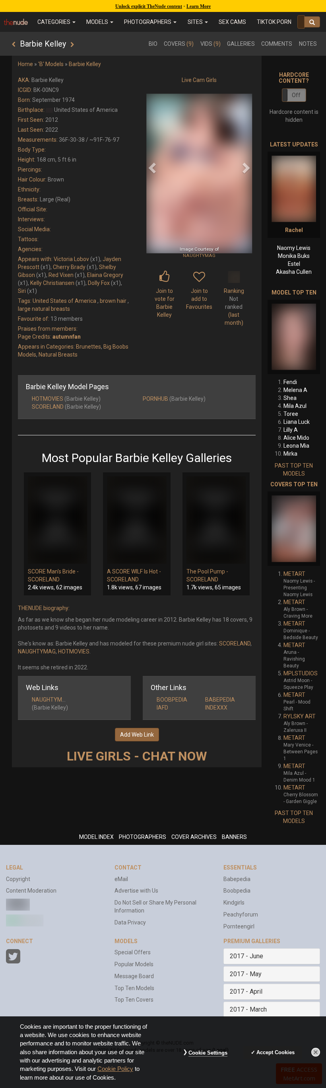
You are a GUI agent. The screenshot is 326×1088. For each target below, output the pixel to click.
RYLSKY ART (299, 716)
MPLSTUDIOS (300, 673)
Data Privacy (130, 922)
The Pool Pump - (207, 571)
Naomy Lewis (293, 248)
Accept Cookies (275, 1052)
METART (294, 574)
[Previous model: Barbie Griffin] (14, 44)
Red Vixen (61, 275)
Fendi (290, 382)
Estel (294, 264)
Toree (290, 414)
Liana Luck (296, 422)
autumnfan (66, 336)
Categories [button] (54, 22)
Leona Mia (296, 446)
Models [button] (97, 22)
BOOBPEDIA (172, 699)
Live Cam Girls (199, 80)
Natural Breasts (58, 354)
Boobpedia (236, 890)
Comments (276, 44)
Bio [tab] (153, 44)
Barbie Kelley (85, 64)
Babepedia (236, 879)
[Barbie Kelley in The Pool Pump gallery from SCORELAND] (216, 520)
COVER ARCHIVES (194, 837)
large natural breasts (44, 309)
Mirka (290, 453)
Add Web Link (137, 734)
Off (296, 95)
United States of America (64, 301)
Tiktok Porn (274, 22)
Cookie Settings (207, 1053)
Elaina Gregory (105, 275)
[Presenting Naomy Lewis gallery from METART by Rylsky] (294, 528)
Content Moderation (31, 890)
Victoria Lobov (71, 259)
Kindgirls (233, 902)
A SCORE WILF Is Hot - (134, 571)
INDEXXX (216, 707)
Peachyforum (240, 914)
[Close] (315, 1052)
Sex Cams (232, 22)
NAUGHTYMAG (199, 255)
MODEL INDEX (96, 837)
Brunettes (88, 346)
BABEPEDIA (220, 699)
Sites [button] (196, 22)
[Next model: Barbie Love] (72, 44)
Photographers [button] (148, 22)
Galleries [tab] (241, 44)
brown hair (113, 301)
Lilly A (290, 430)
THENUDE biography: (44, 608)
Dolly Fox (99, 283)
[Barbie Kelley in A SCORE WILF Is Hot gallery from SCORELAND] (136, 520)
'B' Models (51, 64)
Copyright (18, 879)
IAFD (162, 707)
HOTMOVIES (47, 399)
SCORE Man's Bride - (53, 571)
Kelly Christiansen (52, 283)
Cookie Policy (115, 1069)
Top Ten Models (134, 988)
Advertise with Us (136, 890)
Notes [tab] (308, 44)
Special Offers (132, 952)
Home (25, 64)
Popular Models (133, 964)
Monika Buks (294, 256)
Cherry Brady (69, 267)
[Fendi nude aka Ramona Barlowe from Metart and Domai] (294, 337)
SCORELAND (48, 407)
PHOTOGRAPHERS (142, 837)
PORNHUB (155, 399)
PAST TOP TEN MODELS (294, 469)
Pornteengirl (238, 926)
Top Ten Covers (133, 999)
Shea (290, 398)
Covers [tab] (179, 44)
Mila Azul (295, 406)
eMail (121, 879)
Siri (22, 291)
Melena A (295, 390)
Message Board (134, 976)
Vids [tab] (210, 44)
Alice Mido (296, 438)
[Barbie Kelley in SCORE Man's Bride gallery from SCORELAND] (57, 520)
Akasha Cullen (294, 272)
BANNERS (234, 837)
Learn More (198, 6)
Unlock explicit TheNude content (148, 6)
